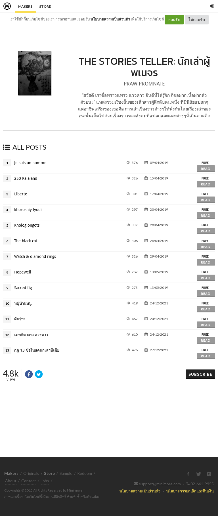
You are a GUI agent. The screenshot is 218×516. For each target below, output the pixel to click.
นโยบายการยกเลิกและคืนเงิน (190, 490)
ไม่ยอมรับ (196, 19)
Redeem (84, 473)
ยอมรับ (174, 19)
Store (45, 6)
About (10, 480)
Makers (25, 6)
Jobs (45, 480)
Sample (66, 473)
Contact (28, 480)
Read (206, 168)
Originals (31, 473)
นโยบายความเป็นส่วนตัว (110, 19)
